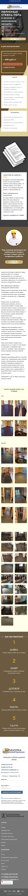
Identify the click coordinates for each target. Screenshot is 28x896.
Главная (3, 827)
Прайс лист (4, 866)
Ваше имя (4, 779)
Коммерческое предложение (9, 857)
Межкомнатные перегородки (9, 839)
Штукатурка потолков (7, 833)
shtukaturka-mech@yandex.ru (10, 770)
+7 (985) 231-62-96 (13, 3)
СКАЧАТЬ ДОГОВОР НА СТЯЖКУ (13, 215)
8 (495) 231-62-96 (7, 764)
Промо (3, 845)
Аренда (3, 842)
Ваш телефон (5, 785)
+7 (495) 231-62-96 (14, 1)
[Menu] (2, 7)
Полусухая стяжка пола (7, 836)
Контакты (3, 869)
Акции (3, 863)
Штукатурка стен (5, 830)
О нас (2, 854)
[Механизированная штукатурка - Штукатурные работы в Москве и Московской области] (14, 7)
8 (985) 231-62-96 (6, 767)
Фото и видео (5, 860)
